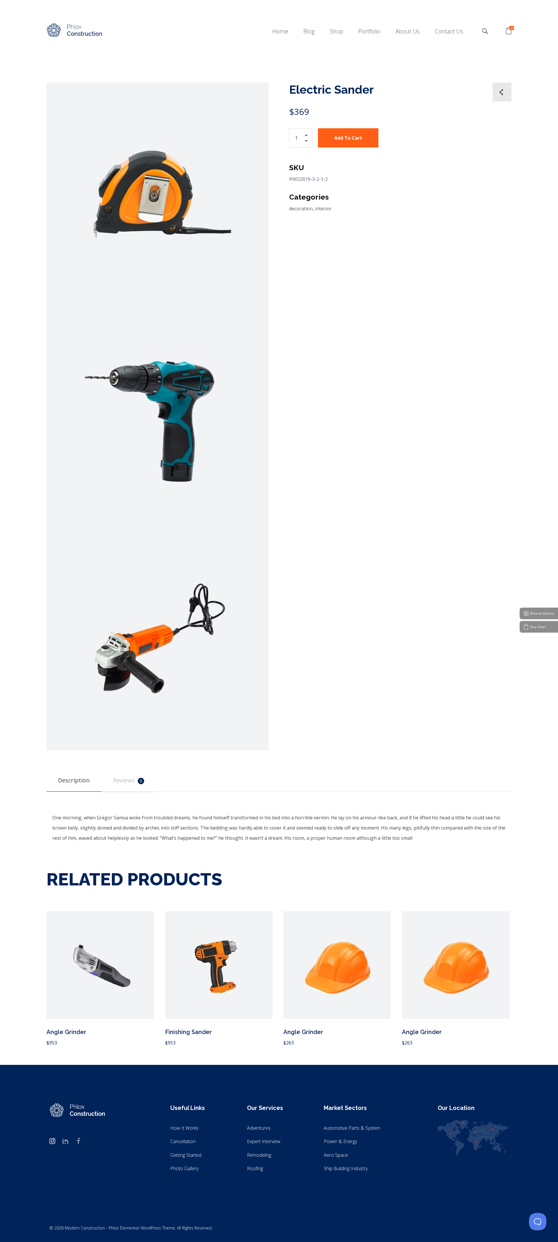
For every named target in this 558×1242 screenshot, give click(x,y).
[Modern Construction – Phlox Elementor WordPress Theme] (74, 30)
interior (323, 208)
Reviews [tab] (127, 780)
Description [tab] (74, 780)
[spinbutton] (300, 138)
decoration (301, 208)
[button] (308, 136)
